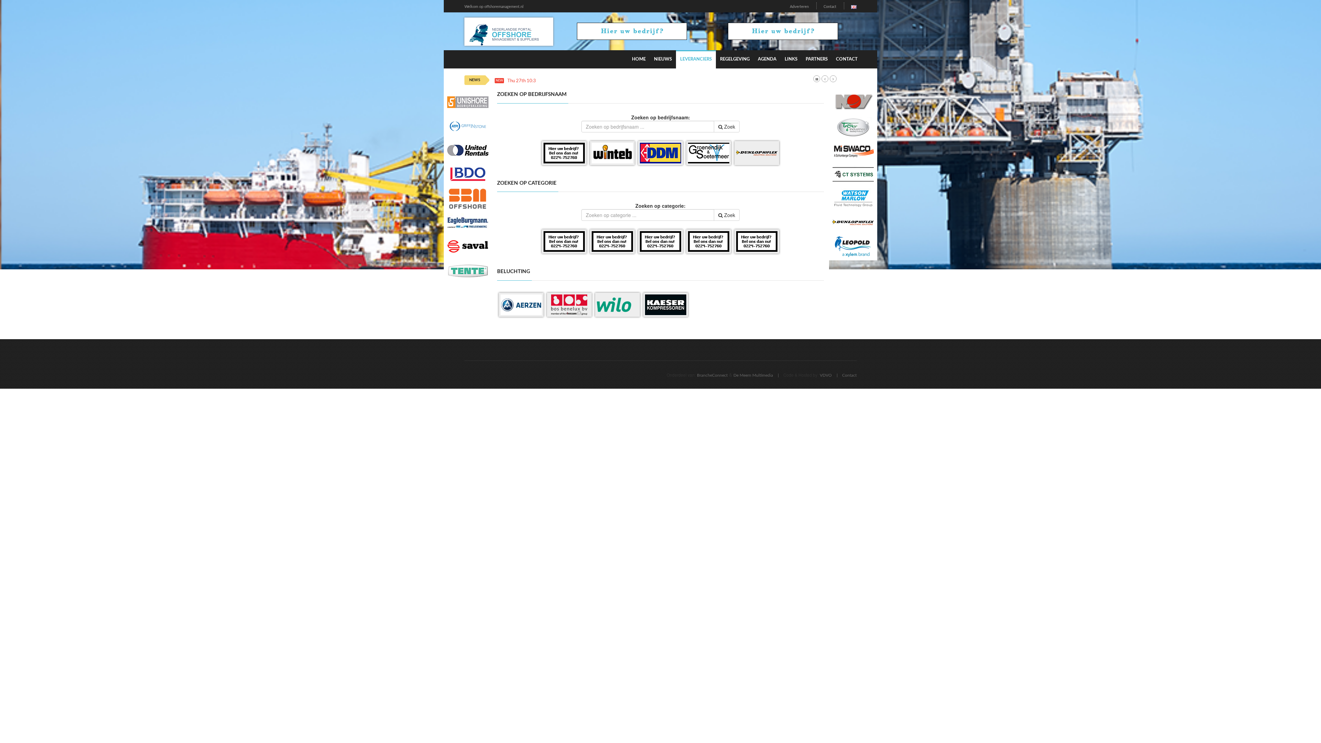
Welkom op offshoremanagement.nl (494, 7)
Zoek (729, 126)
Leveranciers (696, 59)
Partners (817, 59)
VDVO (826, 375)
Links (791, 59)
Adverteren (799, 7)
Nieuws (663, 59)
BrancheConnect (712, 375)
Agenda (767, 59)
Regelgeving (735, 59)
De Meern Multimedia (753, 375)
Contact (830, 7)
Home (639, 59)
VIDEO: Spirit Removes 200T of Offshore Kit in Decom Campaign (605, 81)
